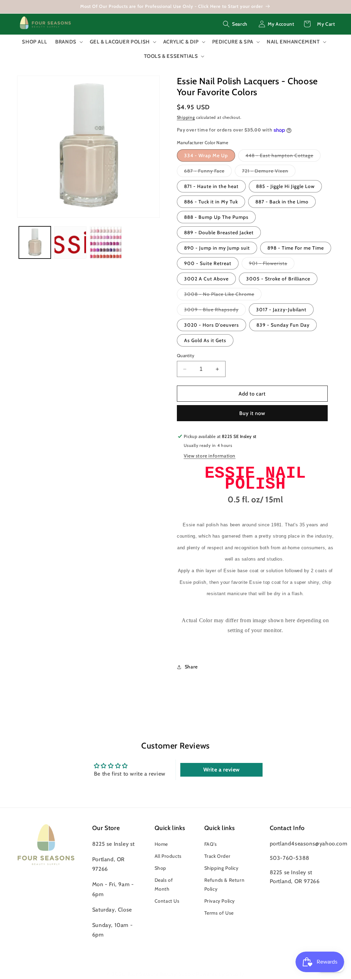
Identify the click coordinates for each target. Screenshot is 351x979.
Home (161, 844)
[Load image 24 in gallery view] (106, 242)
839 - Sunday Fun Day (283, 325)
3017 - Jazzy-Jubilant (281, 309)
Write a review (221, 769)
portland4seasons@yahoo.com (309, 843)
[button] (235, 24)
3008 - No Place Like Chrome (223, 295)
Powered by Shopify (220, 974)
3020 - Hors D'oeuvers (211, 325)
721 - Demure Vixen (268, 172)
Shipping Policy (221, 868)
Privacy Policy (219, 901)
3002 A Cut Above (206, 279)
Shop (160, 868)
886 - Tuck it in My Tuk (211, 202)
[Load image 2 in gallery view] (70, 242)
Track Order (217, 856)
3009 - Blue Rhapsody (215, 311)
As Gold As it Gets (205, 340)
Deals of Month (164, 884)
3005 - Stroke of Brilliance (278, 279)
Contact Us (167, 901)
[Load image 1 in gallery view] (35, 242)
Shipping (186, 117)
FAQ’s (210, 844)
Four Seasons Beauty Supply (162, 974)
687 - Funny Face (208, 172)
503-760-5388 (290, 858)
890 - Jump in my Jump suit (217, 248)
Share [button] (191, 667)
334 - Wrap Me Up (206, 155)
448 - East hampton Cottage (282, 157)
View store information (209, 456)
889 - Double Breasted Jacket (219, 232)
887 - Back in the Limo (281, 202)
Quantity (185, 355)
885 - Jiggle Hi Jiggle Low (285, 186)
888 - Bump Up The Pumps (216, 217)
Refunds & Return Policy (224, 884)
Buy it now (252, 413)
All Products (168, 856)
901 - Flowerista (271, 264)
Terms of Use (219, 913)
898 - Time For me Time (295, 248)
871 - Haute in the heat (211, 186)
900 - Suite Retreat (207, 263)
